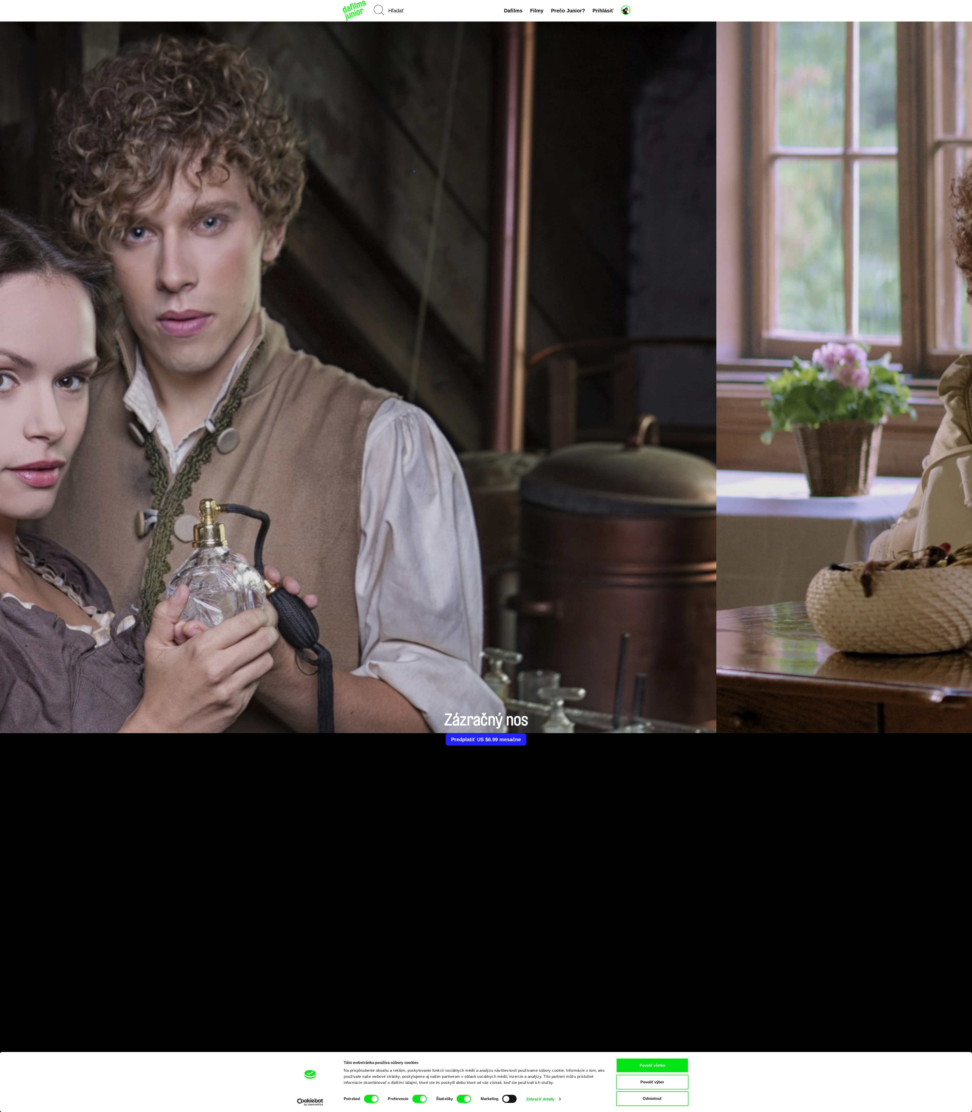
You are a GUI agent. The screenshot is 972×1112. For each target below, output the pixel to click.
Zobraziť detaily (540, 1099)
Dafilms (513, 10)
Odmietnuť (652, 1098)
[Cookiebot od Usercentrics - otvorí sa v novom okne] (310, 1102)
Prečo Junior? (568, 10)
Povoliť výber (652, 1082)
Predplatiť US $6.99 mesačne (486, 739)
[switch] (419, 1099)
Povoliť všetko (652, 1065)
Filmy (536, 10)
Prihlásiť (603, 10)
